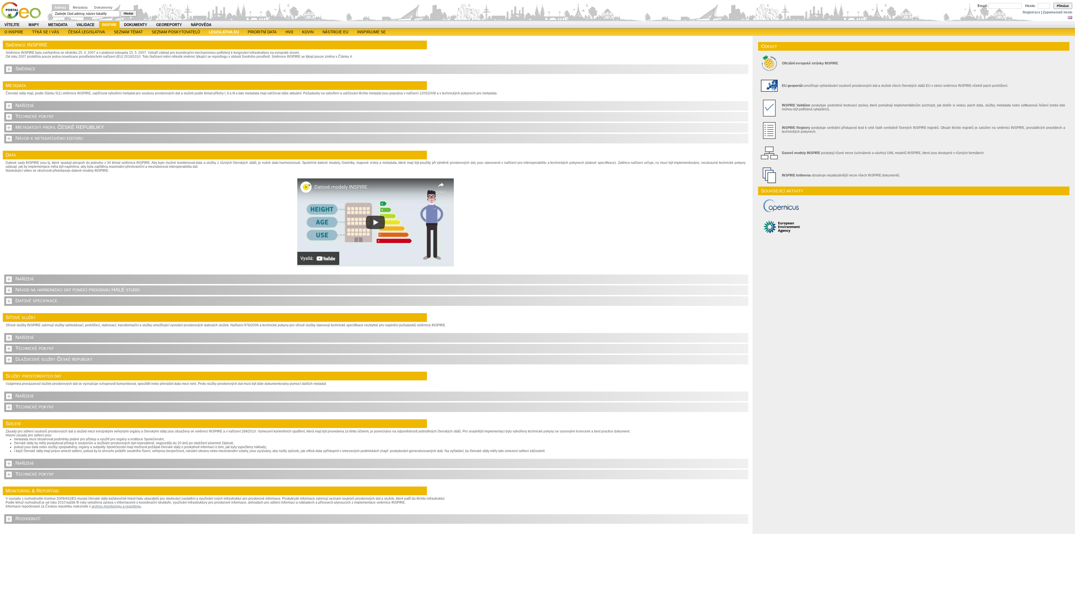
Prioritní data (262, 32)
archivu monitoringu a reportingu (116, 506)
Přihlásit (1063, 6)
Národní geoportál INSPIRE (23, 10)
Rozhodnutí (27, 518)
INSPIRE (109, 25)
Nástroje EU (335, 32)
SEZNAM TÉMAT (128, 32)
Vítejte (12, 25)
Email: (983, 6)
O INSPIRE (13, 32)
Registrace (1031, 12)
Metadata (80, 8)
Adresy (60, 8)
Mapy (34, 25)
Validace (85, 25)
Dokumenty (103, 8)
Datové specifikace (36, 300)
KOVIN (308, 32)
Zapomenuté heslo (1057, 12)
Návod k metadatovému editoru (49, 138)
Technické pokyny (34, 116)
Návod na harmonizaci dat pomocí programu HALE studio (77, 289)
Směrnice (25, 68)
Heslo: (1030, 6)
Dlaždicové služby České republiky (54, 359)
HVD (289, 32)
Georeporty (169, 25)
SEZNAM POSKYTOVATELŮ (176, 32)
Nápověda (201, 25)
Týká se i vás (45, 32)
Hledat (128, 13)
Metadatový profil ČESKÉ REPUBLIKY (59, 127)
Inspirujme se (371, 32)
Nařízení (24, 105)
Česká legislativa (86, 32)
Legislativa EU (224, 32)
